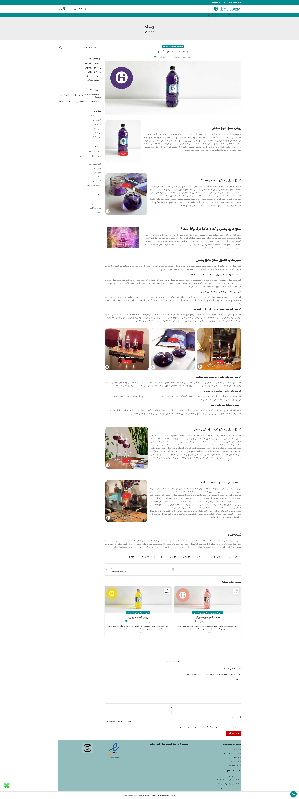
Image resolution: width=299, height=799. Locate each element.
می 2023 (98, 133)
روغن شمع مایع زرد (138, 617)
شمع (146, 32)
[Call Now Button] (293, 794)
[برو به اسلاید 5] (169, 661)
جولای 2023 (97, 124)
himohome (178, 57)
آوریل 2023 (97, 137)
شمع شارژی (160, 557)
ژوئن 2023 (97, 128)
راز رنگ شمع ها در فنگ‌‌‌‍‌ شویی (90, 156)
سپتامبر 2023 (96, 116)
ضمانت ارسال (234, 776)
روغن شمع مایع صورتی (207, 617)
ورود (99, 200)
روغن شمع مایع (215, 557)
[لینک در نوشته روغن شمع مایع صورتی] (207, 599)
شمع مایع (165, 46)
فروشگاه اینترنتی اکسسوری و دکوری (156, 795)
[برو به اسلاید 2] (176, 661)
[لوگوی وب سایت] (226, 8)
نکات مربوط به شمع (94, 185)
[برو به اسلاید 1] (178, 661)
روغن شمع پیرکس (232, 557)
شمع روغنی (173, 557)
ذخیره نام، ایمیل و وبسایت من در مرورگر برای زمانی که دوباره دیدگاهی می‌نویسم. (209, 727)
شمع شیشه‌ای (145, 557)
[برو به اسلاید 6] (167, 661)
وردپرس (98, 212)
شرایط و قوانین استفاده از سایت (227, 780)
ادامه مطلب (207, 633)
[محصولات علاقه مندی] (70, 8)
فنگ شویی (97, 181)
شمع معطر (97, 177)
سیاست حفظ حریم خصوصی (228, 788)
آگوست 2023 (96, 120)
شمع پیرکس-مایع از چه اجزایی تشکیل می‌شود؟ (76, 101)
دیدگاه (238, 679)
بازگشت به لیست (173, 569)
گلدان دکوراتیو (234, 765)
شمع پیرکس (187, 557)
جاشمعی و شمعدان (232, 757)
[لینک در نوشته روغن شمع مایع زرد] (138, 599)
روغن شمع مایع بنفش (93, 63)
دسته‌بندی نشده (95, 151)
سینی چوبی (235, 761)
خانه (152, 32)
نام (240, 707)
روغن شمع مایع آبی (94, 80)
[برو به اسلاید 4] (171, 661)
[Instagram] (87, 748)
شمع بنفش (200, 557)
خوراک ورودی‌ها (95, 204)
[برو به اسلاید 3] (174, 661)
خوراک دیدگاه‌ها (95, 208)
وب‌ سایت (168, 707)
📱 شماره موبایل (235, 717)
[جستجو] (74, 8)
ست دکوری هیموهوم (231, 753)
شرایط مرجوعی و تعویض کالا (228, 784)
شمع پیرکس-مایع (174, 46)
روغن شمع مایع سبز (94, 76)
